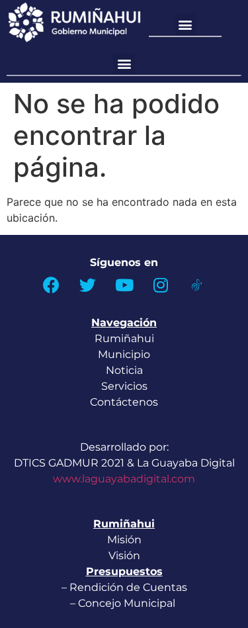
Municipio (124, 354)
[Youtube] (124, 285)
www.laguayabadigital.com (124, 478)
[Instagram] (160, 285)
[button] (185, 25)
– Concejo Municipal (124, 603)
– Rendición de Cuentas (124, 587)
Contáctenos (124, 402)
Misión (124, 539)
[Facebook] (51, 285)
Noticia (124, 370)
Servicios (124, 386)
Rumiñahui (124, 338)
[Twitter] (87, 285)
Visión (124, 555)
